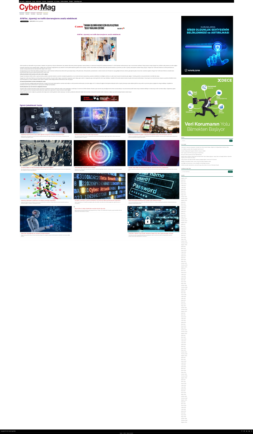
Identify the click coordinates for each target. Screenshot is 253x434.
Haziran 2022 (184, 329)
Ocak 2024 (183, 364)
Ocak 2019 (183, 254)
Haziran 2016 (184, 196)
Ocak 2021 (183, 298)
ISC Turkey (56, 1)
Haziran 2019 (184, 263)
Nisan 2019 (183, 259)
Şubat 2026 (183, 411)
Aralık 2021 (183, 318)
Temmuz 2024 (184, 376)
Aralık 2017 (183, 230)
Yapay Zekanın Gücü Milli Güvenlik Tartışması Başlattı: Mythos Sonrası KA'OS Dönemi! (199, 159)
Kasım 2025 (183, 405)
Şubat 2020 (183, 278)
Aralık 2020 (183, 296)
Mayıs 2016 (183, 194)
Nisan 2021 (183, 303)
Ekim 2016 (183, 204)
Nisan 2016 (183, 193)
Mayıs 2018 (183, 239)
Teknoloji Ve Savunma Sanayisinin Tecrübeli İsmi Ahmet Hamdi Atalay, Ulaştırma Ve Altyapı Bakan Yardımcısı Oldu (205, 147)
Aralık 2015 (183, 185)
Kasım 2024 (183, 383)
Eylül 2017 (183, 224)
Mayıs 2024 (183, 372)
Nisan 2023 (183, 348)
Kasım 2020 (183, 294)
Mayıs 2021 (183, 305)
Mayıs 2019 (183, 261)
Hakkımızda (28, 1)
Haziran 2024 (184, 374)
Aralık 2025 (183, 407)
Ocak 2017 (183, 209)
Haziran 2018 (184, 241)
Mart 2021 (183, 302)
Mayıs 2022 (183, 328)
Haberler (27, 14)
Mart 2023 (183, 346)
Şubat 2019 (183, 255)
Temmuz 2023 (184, 353)
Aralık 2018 (183, 252)
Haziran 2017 (184, 218)
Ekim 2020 (183, 292)
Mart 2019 (183, 257)
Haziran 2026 (184, 418)
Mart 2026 (183, 413)
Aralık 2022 (183, 340)
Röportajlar (39, 14)
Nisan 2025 (183, 392)
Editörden (38, 1)
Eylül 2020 (183, 291)
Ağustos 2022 (184, 333)
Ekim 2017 (183, 226)
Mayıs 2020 (183, 283)
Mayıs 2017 (183, 217)
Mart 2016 (183, 191)
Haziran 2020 (184, 285)
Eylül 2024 (183, 379)
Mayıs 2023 (183, 350)
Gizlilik (124, 433)
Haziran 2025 (184, 396)
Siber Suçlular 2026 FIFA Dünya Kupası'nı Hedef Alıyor (192, 152)
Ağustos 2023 (184, 355)
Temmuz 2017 (184, 220)
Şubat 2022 (183, 322)
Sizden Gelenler (64, 1)
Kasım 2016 (183, 206)
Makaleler (22, 14)
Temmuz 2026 (184, 420)
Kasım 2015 (183, 183)
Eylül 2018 (183, 246)
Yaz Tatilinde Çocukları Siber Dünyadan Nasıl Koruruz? (192, 149)
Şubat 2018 (183, 233)
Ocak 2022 (183, 320)
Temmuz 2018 (184, 242)
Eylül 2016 (183, 202)
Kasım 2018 (183, 250)
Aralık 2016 (183, 207)
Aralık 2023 (183, 363)
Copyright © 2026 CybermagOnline (8, 431)
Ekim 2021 (183, 315)
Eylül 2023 (183, 357)
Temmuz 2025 (184, 398)
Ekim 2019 (183, 270)
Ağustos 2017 (184, 222)
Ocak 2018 (183, 231)
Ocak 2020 (183, 276)
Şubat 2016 (183, 189)
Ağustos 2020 (184, 289)
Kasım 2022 (183, 339)
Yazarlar (44, 1)
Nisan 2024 (183, 370)
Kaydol (230, 171)
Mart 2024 (183, 368)
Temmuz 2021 (184, 309)
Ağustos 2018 (184, 244)
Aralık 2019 (183, 274)
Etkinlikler (33, 14)
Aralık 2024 (183, 385)
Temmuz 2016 (184, 198)
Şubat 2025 (183, 389)
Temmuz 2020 (184, 287)
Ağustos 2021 (184, 311)
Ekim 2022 (183, 337)
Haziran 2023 (184, 352)
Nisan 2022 (183, 326)
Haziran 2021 (184, 307)
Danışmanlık (50, 1)
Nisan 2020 (183, 281)
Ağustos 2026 (184, 422)
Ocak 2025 (183, 387)
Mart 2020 (183, 279)
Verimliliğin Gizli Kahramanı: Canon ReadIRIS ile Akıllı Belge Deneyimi (195, 163)
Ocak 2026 (183, 409)
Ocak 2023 (183, 342)
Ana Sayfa (22, 1)
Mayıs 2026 (183, 416)
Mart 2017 (183, 213)
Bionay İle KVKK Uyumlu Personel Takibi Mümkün (191, 154)
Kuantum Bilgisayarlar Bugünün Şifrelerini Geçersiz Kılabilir (193, 151)
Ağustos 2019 (184, 267)
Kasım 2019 (183, 272)
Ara (231, 140)
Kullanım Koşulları (130, 433)
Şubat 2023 (183, 344)
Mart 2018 (183, 235)
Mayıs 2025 (183, 394)
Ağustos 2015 (184, 178)
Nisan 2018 (183, 237)
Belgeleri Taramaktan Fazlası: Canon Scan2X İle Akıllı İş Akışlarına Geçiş (196, 161)
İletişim (71, 1)
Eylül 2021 (183, 313)
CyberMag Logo (78, 1)
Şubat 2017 (183, 211)
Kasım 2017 (183, 228)
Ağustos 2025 (184, 400)
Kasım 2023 (183, 361)
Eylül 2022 (183, 335)
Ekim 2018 (183, 248)
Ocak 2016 (183, 187)
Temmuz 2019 (184, 265)
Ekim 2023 (183, 359)
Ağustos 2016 (184, 200)
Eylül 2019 (183, 268)
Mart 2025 (183, 390)
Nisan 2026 (183, 414)
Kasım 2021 (183, 316)
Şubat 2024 (183, 366)
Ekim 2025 (183, 403)
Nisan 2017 (183, 215)
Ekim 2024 (183, 381)
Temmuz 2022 (184, 331)
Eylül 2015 (183, 180)
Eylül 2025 (183, 401)
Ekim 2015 (183, 181)
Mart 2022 (183, 324)
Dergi (33, 1)
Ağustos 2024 (184, 377)
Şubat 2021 (183, 300)
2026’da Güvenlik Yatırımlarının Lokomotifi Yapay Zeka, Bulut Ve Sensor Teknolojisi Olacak (200, 165)
